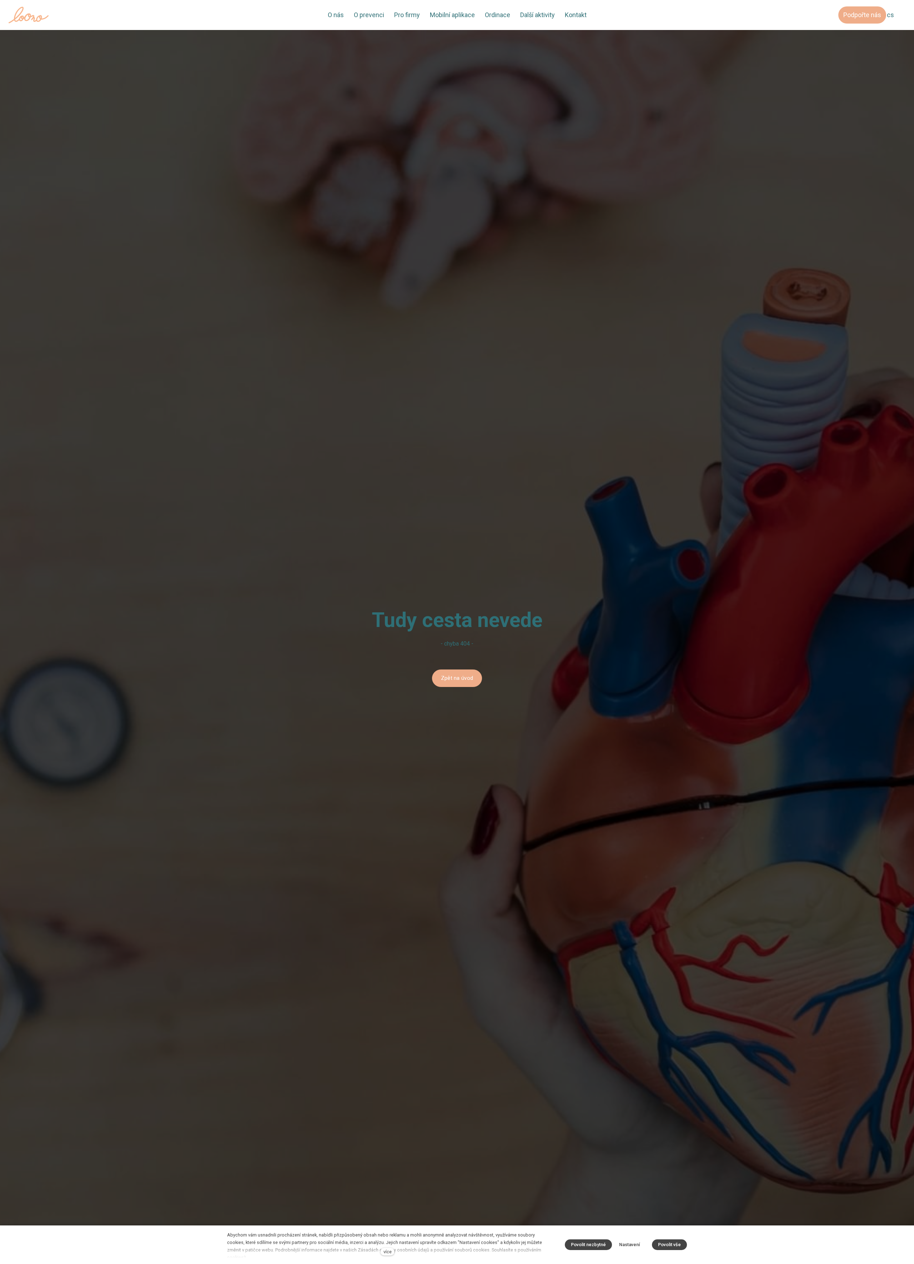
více (387, 1251)
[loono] (29, 15)
